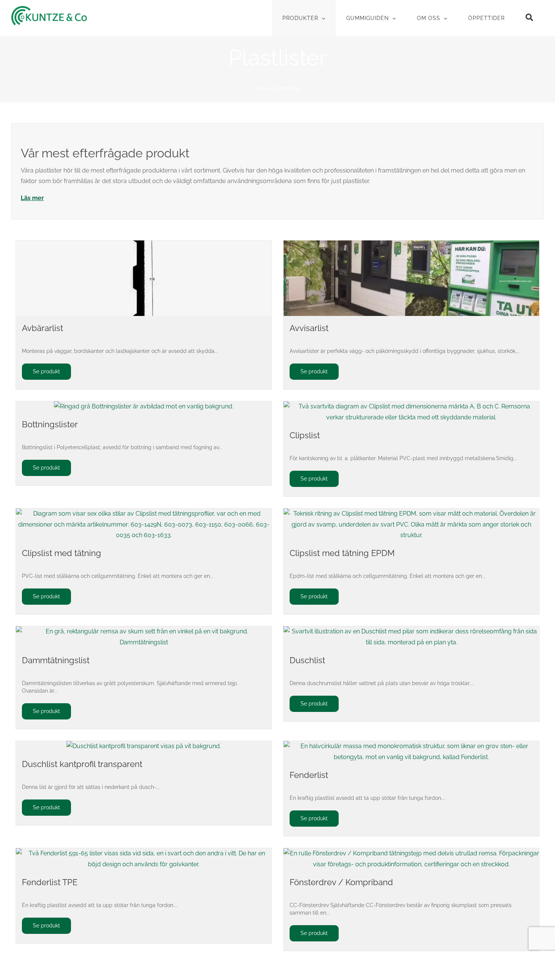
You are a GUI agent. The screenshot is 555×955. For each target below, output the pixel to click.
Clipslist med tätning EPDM (342, 553)
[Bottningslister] (143, 406)
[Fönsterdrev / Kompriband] (411, 859)
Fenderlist (309, 775)
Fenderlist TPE (49, 882)
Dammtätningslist (55, 660)
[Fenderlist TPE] (143, 859)
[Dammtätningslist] (143, 637)
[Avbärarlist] (143, 278)
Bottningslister (50, 424)
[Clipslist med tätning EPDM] (411, 524)
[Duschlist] (411, 637)
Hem (261, 88)
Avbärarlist (42, 328)
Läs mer (32, 198)
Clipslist (305, 435)
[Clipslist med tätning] (143, 524)
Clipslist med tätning (61, 553)
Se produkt (46, 371)
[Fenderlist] (411, 752)
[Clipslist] (411, 412)
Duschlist (307, 660)
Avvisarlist (309, 328)
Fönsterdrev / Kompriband (341, 882)
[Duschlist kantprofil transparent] (143, 746)
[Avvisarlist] (411, 278)
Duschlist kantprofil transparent (82, 764)
